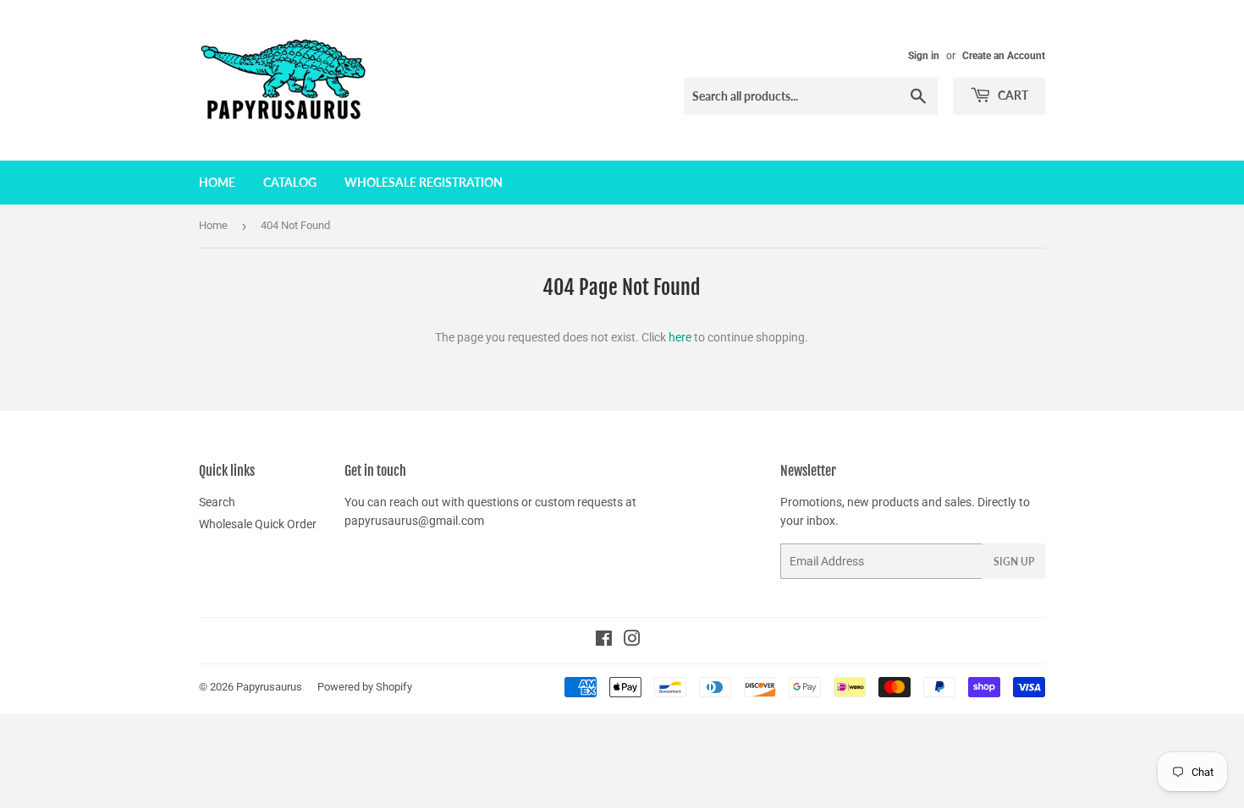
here (680, 337)
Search (217, 502)
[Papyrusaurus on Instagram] (632, 640)
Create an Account (1003, 56)
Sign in (923, 56)
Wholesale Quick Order (258, 524)
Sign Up (1014, 561)
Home (217, 182)
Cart (1011, 95)
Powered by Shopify (364, 686)
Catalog (290, 182)
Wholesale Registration (423, 182)
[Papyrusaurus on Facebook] (604, 640)
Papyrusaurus (269, 686)
